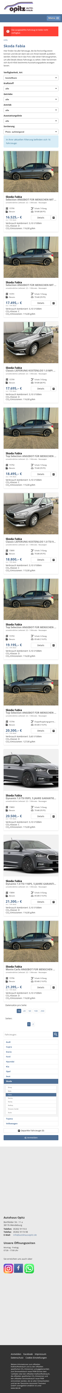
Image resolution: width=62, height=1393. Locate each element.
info (6, 40)
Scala (10, 1113)
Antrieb (7, 104)
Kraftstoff (9, 83)
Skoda (9, 1081)
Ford (8, 1056)
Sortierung (9, 126)
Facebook (28, 1354)
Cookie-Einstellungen (36, 1357)
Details (40, 217)
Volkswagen (12, 1123)
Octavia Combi (13, 1109)
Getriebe (8, 94)
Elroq (10, 1087)
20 (24, 1010)
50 (30, 1010)
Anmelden (16, 1354)
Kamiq (10, 1098)
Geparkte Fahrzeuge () (32, 1130)
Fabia (10, 1095)
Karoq (10, 1102)
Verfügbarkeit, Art (13, 72)
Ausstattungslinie (13, 115)
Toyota (9, 1118)
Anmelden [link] (32, 1137)
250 (42, 1010)
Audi (8, 1042)
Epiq (9, 1091)
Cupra (9, 1047)
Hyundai (10, 1061)
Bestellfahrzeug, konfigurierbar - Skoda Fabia (31, 191)
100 (36, 1010)
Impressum (40, 1354)
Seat (8, 1076)
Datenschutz (17, 1357)
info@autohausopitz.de (25, 1234)
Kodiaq (10, 1105)
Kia (7, 1066)
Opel (8, 1071)
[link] (53, 217)
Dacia (9, 1052)
